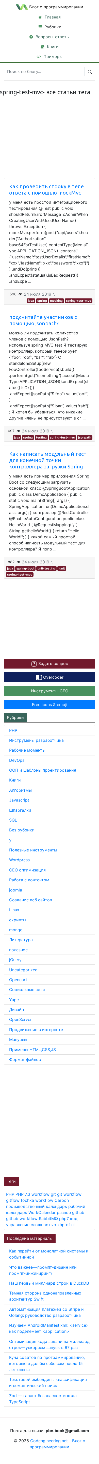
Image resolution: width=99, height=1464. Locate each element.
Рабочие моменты (27, 750)
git (54, 1194)
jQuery (15, 959)
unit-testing (46, 568)
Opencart (18, 979)
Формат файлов (25, 1059)
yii (11, 840)
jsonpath (84, 437)
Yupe (14, 999)
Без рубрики (22, 829)
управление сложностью (31, 1224)
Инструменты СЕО (49, 690)
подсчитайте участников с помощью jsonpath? (43, 320)
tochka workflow (38, 1200)
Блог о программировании (56, 6)
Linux (14, 909)
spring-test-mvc (78, 300)
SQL (13, 820)
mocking (56, 300)
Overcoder (52, 677)
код (73, 1218)
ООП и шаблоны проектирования (42, 770)
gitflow (13, 1200)
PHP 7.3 (23, 1194)
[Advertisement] (49, 1120)
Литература (21, 939)
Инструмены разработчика (36, 740)
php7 (64, 1218)
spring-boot (25, 568)
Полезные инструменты (33, 849)
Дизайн (16, 1009)
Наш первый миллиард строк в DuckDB (49, 1283)
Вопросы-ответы (52, 36)
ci (73, 1224)
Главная (52, 17)
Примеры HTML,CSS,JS (32, 1049)
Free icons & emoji (49, 704)
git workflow (69, 1194)
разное (64, 1212)
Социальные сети (27, 989)
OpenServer (20, 1019)
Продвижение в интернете (36, 1029)
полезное (18, 949)
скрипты (17, 919)
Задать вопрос (52, 663)
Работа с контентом (29, 879)
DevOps (16, 760)
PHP (13, 730)
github (78, 1212)
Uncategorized (23, 969)
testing (41, 437)
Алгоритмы (20, 790)
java (31, 300)
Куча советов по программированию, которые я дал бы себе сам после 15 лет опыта (47, 1363)
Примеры (52, 56)
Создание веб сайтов (30, 899)
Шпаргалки (20, 810)
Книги (52, 46)
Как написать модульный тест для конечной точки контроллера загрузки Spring (48, 460)
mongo (16, 929)
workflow (41, 1194)
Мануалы (18, 1039)
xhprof (64, 1224)
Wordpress (19, 859)
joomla (15, 889)
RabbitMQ (49, 1218)
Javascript (19, 800)
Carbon (62, 1200)
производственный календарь (37, 1206)
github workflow (22, 1218)
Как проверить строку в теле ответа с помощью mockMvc (46, 189)
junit (62, 568)
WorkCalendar (42, 1212)
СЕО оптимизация (27, 869)
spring (42, 300)
